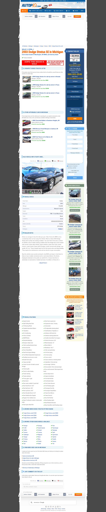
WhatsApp (48, 161)
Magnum (40, 434)
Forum (76, 10)
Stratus (54, 441)
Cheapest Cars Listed (36, 10)
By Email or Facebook (72, 166)
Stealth (54, 439)
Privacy (59, 508)
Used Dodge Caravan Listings (75, 234)
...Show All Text (42, 263)
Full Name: (75, 81)
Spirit (54, 432)
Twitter (54, 161)
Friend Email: (75, 148)
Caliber (25, 430)
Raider (39, 443)
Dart (25, 443)
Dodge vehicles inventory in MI (30, 460)
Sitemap (49, 508)
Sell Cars (48, 10)
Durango (40, 425)
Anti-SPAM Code (75, 170)
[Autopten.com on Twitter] (53, 507)
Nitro (39, 439)
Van (53, 443)
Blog (68, 10)
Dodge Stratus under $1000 (30, 413)
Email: (75, 86)
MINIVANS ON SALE (74, 237)
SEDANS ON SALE (74, 210)
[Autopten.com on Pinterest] (48, 507)
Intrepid (40, 430)
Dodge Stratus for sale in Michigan (31, 458)
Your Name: (75, 134)
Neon (39, 437)
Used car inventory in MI (28, 456)
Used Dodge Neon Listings (74, 207)
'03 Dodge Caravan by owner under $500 (74, 252)
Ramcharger (55, 428)
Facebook (41, 161)
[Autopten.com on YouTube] (55, 507)
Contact (63, 508)
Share (79, 2)
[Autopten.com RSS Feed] (60, 507)
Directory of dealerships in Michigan (31, 467)
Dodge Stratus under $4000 (51, 413)
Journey (40, 432)
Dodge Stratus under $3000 (30, 418)
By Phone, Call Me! (72, 167)
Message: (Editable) (75, 96)
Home (25, 10)
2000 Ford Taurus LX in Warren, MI (42, 137)
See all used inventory (75, 66)
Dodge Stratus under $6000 (51, 415)
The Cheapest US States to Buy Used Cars (79, 335)
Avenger (25, 425)
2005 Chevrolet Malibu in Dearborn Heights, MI (46, 120)
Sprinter (54, 437)
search (77, 16)
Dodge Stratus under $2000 (30, 415)
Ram (54, 425)
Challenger (26, 434)
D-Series (26, 439)
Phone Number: (75, 91)
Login (83, 2)
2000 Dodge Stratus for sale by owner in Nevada (46, 76)
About (53, 508)
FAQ (56, 508)
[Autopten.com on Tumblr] (58, 507)
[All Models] (44, 16)
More (82, 10)
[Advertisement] (53, 32)
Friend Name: (75, 144)
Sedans (60, 229)
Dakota (25, 441)
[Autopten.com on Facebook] (46, 507)
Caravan (25, 432)
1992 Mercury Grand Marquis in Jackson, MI (45, 128)
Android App (43, 508)
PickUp (39, 441)
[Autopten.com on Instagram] (51, 507)
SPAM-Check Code (75, 109)
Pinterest (61, 161)
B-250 (25, 428)
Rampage (55, 430)
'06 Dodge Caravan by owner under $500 (74, 225)
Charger (25, 437)
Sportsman (55, 434)
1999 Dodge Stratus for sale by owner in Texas (46, 85)
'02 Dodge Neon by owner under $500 (74, 200)
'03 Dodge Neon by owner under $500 (74, 279)
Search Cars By (59, 10)
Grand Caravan (41, 428)
